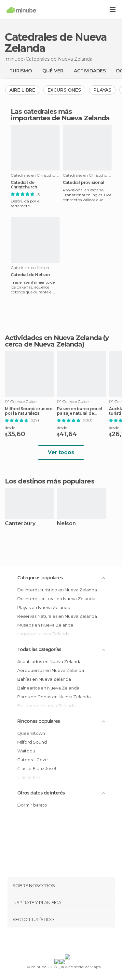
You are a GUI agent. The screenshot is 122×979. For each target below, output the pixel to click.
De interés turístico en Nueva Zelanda (57, 589)
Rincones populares (38, 721)
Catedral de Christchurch (24, 184)
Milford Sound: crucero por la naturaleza (29, 411)
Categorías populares (40, 578)
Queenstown (31, 733)
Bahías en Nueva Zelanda (44, 679)
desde (10, 427)
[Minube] (21, 10)
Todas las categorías (39, 649)
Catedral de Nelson (30, 275)
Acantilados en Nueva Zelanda (49, 661)
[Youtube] (76, 942)
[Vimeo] (68, 942)
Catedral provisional (83, 182)
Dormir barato (32, 805)
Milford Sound (32, 742)
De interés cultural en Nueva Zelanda (56, 598)
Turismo (20, 71)
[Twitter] (59, 942)
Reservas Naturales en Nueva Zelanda (57, 616)
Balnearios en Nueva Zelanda (48, 687)
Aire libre (22, 90)
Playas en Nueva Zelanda (43, 607)
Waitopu (26, 750)
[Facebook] (51, 942)
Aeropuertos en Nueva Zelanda (50, 670)
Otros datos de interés (41, 793)
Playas (102, 90)
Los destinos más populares (49, 481)
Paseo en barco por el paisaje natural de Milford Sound (79, 411)
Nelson (66, 524)
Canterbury (20, 524)
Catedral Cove (32, 759)
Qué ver (52, 71)
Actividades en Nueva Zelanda (53, 337)
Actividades (90, 71)
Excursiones (64, 90)
